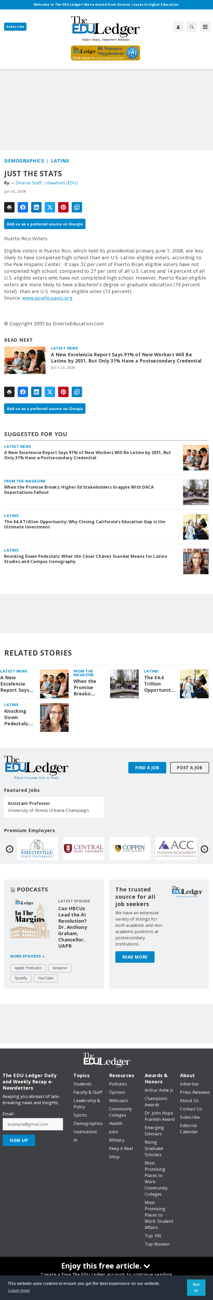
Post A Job (189, 768)
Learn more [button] (19, 1290)
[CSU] (42, 848)
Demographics (24, 161)
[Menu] (205, 26)
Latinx (60, 161)
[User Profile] (178, 26)
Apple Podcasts (28, 967)
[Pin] (63, 207)
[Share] (23, 207)
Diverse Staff (29, 183)
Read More (135, 957)
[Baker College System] (134, 848)
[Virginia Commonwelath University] (181, 848)
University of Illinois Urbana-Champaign (48, 810)
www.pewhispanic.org (47, 298)
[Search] (192, 26)
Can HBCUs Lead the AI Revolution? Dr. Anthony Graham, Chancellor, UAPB (72, 927)
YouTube (46, 977)
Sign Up (19, 1140)
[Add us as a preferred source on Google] (77, 207)
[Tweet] (50, 207)
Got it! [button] (196, 1287)
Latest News (64, 348)
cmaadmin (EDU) (61, 183)
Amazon (60, 967)
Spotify (21, 977)
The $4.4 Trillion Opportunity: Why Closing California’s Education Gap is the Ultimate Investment (84, 524)
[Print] (9, 207)
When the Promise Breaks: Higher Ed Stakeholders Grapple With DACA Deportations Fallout (79, 489)
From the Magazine (25, 480)
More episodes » (27, 956)
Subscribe (15, 26)
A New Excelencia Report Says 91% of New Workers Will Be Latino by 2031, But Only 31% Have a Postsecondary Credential (126, 358)
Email (8, 1114)
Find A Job (147, 768)
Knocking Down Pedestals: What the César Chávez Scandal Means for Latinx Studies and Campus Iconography (85, 559)
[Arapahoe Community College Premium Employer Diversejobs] (88, 848)
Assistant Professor (29, 803)
